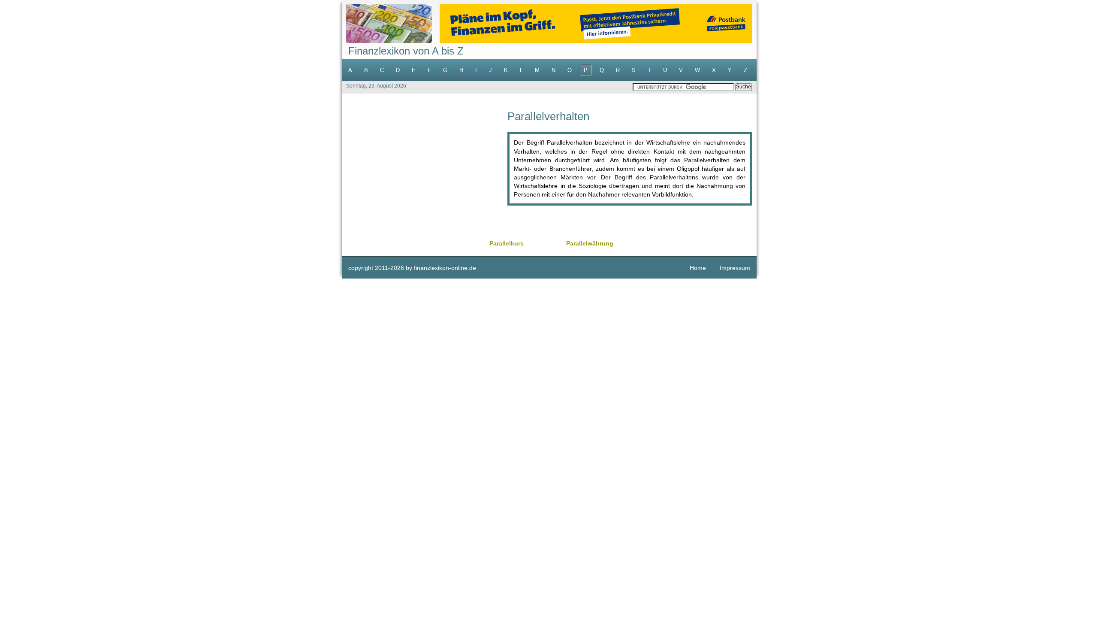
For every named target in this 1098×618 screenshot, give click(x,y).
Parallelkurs (506, 243)
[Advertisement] (425, 171)
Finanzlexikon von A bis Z (406, 51)
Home (698, 267)
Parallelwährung (589, 243)
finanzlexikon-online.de (445, 267)
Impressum (735, 267)
